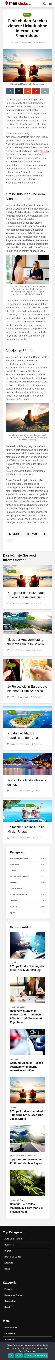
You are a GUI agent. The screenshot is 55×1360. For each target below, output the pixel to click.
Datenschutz (10, 1327)
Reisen (27, 15)
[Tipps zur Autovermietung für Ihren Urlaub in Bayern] (27, 623)
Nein (19, 1355)
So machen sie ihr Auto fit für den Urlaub (25, 829)
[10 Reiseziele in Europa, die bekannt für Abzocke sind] (27, 670)
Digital (13, 870)
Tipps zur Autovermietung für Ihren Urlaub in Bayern (25, 642)
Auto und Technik (16, 618)
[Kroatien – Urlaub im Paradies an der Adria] (27, 716)
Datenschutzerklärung (36, 1355)
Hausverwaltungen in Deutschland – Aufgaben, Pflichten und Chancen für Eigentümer (26, 1016)
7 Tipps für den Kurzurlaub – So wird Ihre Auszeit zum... (27, 595)
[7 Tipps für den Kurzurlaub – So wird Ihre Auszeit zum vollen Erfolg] (27, 576)
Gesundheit (16, 888)
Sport (12, 912)
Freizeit (13, 882)
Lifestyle (14, 900)
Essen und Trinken (19, 876)
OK (11, 1355)
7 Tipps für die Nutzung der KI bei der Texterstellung (27, 968)
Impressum (9, 1333)
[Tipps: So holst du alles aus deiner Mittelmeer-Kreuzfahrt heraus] (27, 763)
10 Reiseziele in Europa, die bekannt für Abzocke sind (27, 689)
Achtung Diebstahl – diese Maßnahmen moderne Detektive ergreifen (26, 1066)
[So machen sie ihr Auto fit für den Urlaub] (27, 810)
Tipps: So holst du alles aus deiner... (26, 782)
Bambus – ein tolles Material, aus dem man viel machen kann (26, 1208)
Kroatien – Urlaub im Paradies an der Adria (22, 736)
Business (14, 864)
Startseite (9, 1339)
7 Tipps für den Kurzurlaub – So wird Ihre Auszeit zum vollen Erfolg (27, 1115)
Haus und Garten (18, 894)
